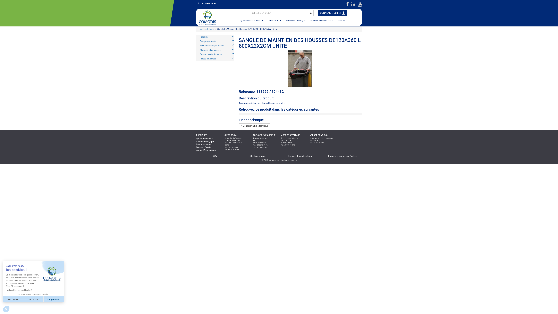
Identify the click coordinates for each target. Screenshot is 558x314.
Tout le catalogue (206, 29)
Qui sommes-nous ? (205, 138)
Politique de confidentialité (300, 156)
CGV (215, 156)
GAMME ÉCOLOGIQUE (295, 20)
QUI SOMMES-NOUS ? (250, 20)
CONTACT (342, 20)
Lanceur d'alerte (203, 147)
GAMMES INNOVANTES (320, 20)
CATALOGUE (273, 20)
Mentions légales (257, 156)
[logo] (210, 17)
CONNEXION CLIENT (331, 12)
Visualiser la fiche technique (255, 126)
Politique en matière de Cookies (342, 156)
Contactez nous (203, 144)
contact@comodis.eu (206, 150)
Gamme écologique (205, 141)
